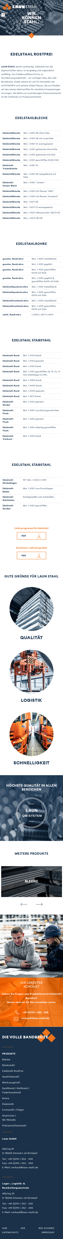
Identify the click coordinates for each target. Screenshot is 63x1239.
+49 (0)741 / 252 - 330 (35, 1012)
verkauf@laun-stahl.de (35, 1018)
